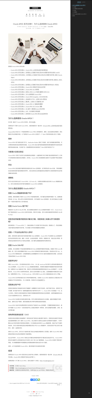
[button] (89, 393)
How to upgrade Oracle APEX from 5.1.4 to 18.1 (19, 383)
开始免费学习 (41, 280)
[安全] (61, 165)
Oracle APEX (11, 132)
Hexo (31, 395)
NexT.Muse (35, 395)
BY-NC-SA (37, 370)
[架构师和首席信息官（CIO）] (61, 314)
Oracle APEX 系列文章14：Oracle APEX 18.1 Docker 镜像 (26, 106)
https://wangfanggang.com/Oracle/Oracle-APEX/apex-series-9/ (30, 368)
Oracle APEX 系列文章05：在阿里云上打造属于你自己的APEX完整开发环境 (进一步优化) (35, 84)
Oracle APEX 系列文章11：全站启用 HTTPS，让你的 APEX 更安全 (29, 99)
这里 (34, 122)
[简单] (61, 139)
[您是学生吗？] (61, 261)
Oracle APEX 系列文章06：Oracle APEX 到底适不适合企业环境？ (28, 87)
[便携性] (61, 178)
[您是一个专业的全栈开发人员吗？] (61, 232)
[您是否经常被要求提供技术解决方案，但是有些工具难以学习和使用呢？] (61, 219)
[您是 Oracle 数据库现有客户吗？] (61, 193)
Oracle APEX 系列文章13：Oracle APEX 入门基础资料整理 (26, 104)
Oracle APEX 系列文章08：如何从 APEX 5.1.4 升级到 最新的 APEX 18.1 (30, 92)
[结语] (61, 351)
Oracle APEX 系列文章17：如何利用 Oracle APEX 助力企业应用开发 (29, 113)
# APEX (37, 375)
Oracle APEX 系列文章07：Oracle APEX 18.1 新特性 (25, 89)
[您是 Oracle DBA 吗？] (61, 245)
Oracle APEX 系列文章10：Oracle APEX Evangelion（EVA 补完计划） (29, 97)
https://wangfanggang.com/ (47, 360)
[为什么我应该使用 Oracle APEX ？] (61, 188)
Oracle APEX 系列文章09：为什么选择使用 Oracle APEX (26, 94)
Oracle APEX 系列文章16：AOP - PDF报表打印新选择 (25, 111)
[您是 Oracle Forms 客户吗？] (61, 206)
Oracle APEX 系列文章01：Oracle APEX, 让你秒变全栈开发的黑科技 (29, 70)
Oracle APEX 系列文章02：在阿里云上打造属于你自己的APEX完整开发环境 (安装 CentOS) (35, 72)
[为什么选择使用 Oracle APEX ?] (61, 118)
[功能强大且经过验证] (61, 152)
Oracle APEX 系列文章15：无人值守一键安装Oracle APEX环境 (28, 109)
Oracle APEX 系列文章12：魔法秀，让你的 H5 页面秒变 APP (27, 101)
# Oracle (33, 375)
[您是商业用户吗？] (61, 285)
